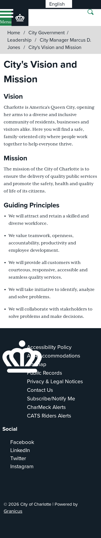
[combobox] (59, 4)
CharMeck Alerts (46, 407)
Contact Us (40, 390)
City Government (46, 32)
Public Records (44, 372)
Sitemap (36, 364)
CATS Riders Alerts (49, 415)
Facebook (22, 442)
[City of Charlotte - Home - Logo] (20, 17)
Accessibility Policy (49, 347)
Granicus (13, 511)
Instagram (22, 466)
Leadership (20, 39)
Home (13, 32)
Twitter (18, 458)
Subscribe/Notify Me (51, 398)
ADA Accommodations (53, 355)
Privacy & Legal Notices (55, 381)
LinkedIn (20, 450)
